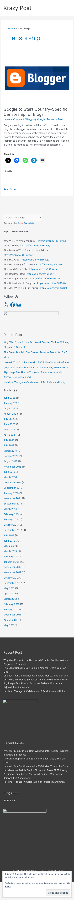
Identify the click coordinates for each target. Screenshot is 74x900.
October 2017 (11, 456)
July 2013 (9, 535)
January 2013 (11, 561)
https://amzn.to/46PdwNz (52, 241)
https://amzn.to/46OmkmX (18, 255)
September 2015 (13, 487)
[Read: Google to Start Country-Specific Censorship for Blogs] (37, 78)
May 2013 (9, 546)
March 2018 (10, 450)
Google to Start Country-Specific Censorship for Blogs (35, 112)
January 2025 (11, 403)
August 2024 (11, 408)
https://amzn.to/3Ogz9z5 (49, 264)
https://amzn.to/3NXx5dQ (36, 245)
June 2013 (9, 540)
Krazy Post (17, 8)
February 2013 (12, 556)
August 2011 (10, 620)
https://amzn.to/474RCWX (51, 283)
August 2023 (11, 413)
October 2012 (11, 577)
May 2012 (9, 588)
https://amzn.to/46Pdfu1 (40, 274)
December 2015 (12, 482)
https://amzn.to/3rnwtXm (46, 278)
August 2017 (10, 461)
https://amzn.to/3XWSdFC (54, 288)
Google (41, 119)
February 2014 (12, 514)
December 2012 (12, 567)
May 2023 (9, 429)
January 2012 (11, 609)
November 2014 (12, 498)
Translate (29, 223)
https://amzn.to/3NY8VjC (36, 259)
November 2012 (12, 572)
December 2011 (12, 614)
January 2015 (11, 493)
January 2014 (11, 519)
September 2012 (13, 583)
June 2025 (9, 397)
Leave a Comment (14, 119)
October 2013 (11, 524)
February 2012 (11, 604)
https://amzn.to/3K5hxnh (43, 269)
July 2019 (9, 445)
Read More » (11, 189)
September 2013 (13, 530)
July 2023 (9, 419)
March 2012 (10, 598)
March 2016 (10, 477)
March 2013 (10, 551)
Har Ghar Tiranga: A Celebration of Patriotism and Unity (34, 382)
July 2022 (9, 440)
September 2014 (13, 503)
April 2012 (9, 593)
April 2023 (9, 435)
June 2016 (9, 471)
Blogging (31, 119)
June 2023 (9, 424)
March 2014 (10, 509)
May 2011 (9, 625)
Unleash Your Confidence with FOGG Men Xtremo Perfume (36, 362)
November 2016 (12, 466)
